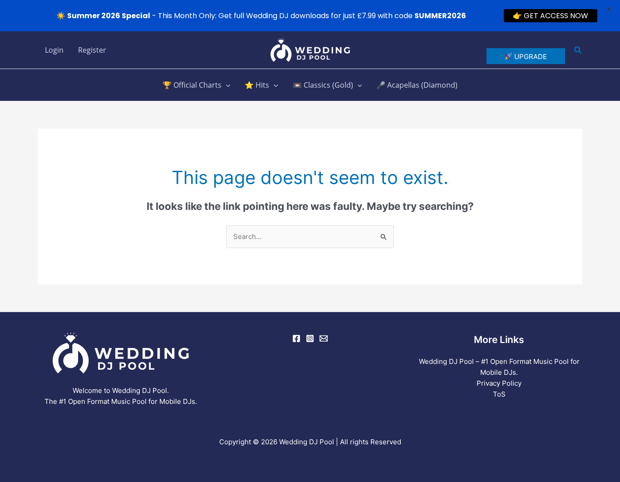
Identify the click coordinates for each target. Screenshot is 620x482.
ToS (499, 394)
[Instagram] (310, 338)
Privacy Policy (499, 383)
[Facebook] (296, 338)
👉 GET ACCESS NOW (550, 15)
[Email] (324, 338)
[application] (226, 85)
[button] (578, 50)
